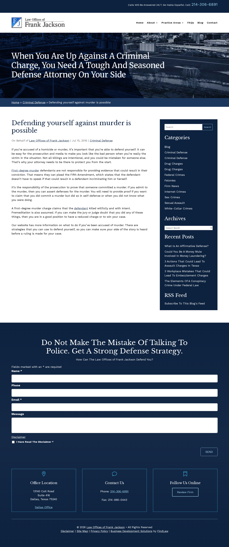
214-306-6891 (204, 4)
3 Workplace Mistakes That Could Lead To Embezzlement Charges (187, 273)
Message (18, 414)
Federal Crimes (175, 174)
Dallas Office (43, 507)
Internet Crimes (175, 191)
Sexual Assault (175, 202)
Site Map (82, 531)
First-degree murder (25, 170)
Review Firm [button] (185, 492)
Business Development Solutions (131, 531)
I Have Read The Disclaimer (35, 441)
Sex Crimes (172, 197)
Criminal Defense (101, 140)
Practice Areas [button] (171, 23)
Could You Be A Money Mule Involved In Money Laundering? (185, 253)
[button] (226, 524)
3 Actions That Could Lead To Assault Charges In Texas (185, 263)
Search (207, 127)
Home (139, 23)
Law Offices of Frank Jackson (49, 140)
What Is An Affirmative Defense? (187, 246)
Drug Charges (174, 163)
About (151, 23)
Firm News (172, 186)
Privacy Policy (99, 531)
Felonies (170, 180)
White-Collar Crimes (178, 208)
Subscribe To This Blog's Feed (185, 303)
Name (17, 371)
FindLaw (162, 531)
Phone (16, 385)
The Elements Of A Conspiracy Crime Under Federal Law (185, 283)
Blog (200, 23)
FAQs (190, 23)
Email (17, 399)
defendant (81, 208)
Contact (212, 23)
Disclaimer (19, 437)
